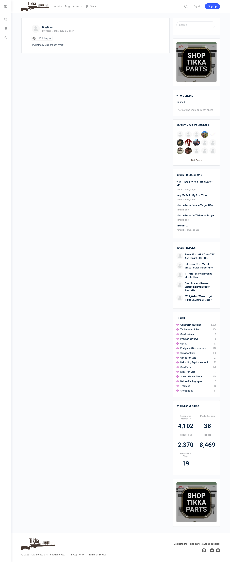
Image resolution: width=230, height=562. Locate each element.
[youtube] (218, 550)
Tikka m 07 (182, 225)
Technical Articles (189, 329)
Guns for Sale (187, 353)
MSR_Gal (190, 296)
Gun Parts (185, 367)
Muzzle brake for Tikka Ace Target (195, 215)
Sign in (197, 6)
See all (195, 160)
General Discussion (190, 324)
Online (180, 102)
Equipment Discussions (193, 348)
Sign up (212, 6)
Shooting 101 (187, 390)
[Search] (186, 6)
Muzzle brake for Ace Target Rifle (194, 205)
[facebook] (204, 550)
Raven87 (189, 254)
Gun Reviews (187, 334)
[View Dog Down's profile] (36, 29)
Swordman (191, 283)
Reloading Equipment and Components (195, 362)
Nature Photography (191, 381)
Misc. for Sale (187, 372)
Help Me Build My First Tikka (191, 195)
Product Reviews (189, 339)
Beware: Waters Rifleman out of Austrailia (197, 287)
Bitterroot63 (191, 264)
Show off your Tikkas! (191, 376)
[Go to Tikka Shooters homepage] (35, 6)
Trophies (185, 386)
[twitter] (212, 550)
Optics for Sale (188, 357)
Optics (183, 343)
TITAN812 (190, 273)
